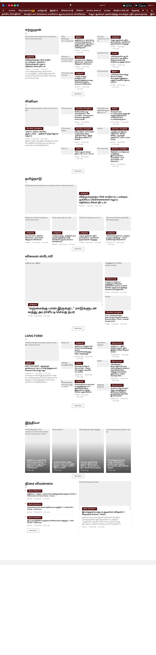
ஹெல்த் (135, 11)
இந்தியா (54, 11)
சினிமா (79, 11)
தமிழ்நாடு (42, 11)
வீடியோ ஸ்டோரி (121, 11)
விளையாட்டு (67, 11)
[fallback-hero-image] (42, 45)
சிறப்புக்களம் (24, 11)
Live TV (102, 5)
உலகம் (107, 11)
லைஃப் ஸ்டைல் (93, 11)
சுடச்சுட (12, 11)
